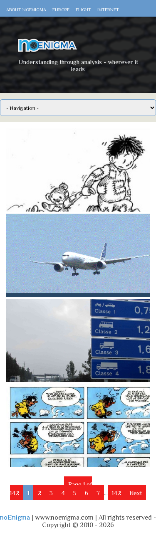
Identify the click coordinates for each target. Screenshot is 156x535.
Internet (108, 9)
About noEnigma (26, 9)
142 (116, 492)
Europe (60, 9)
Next (135, 492)
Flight (83, 9)
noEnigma (15, 517)
